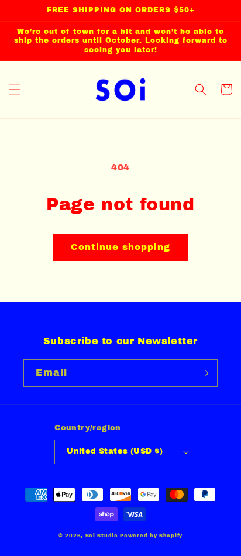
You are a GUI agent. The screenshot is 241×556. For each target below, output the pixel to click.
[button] (14, 89)
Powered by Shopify (151, 535)
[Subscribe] (204, 373)
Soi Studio (101, 535)
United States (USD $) (115, 451)
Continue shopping (120, 247)
